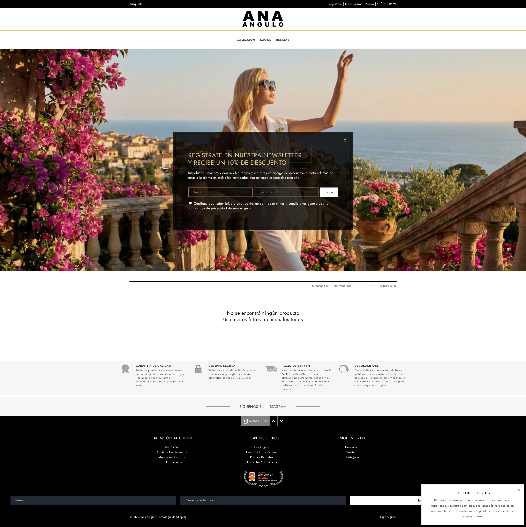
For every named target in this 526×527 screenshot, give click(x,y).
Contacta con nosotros (172, 452)
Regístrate (335, 4)
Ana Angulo (148, 517)
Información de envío (172, 457)
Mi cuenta (172, 447)
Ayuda (370, 4)
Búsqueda (135, 4)
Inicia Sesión (353, 4)
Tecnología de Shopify (172, 517)
